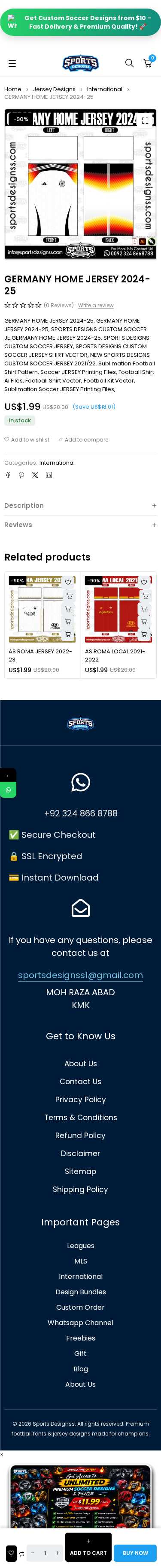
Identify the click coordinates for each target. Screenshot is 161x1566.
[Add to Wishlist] (11, 1553)
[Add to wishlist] (26, 440)
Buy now (135, 1553)
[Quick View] (67, 608)
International (104, 89)
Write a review (96, 305)
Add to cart (88, 1553)
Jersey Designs (54, 89)
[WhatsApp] (8, 790)
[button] (144, 120)
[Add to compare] (83, 440)
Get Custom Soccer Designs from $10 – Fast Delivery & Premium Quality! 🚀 (88, 22)
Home (12, 89)
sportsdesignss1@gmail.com (80, 975)
